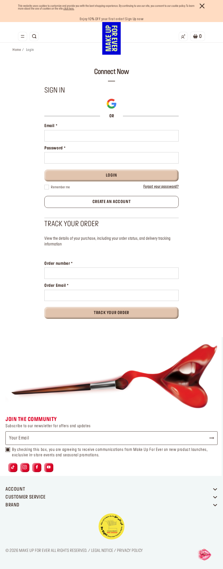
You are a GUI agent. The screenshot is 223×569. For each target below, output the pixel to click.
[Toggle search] (34, 36)
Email (50, 126)
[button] (111, 104)
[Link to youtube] (49, 467)
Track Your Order (111, 313)
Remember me (60, 187)
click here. (68, 8)
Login (111, 175)
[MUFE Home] (111, 38)
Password (54, 148)
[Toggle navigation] (22, 36)
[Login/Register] (183, 36)
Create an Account (111, 202)
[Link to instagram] (24, 467)
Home (17, 49)
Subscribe (209, 438)
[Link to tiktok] (12, 467)
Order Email (55, 286)
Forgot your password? (161, 187)
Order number (57, 264)
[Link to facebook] (37, 467)
